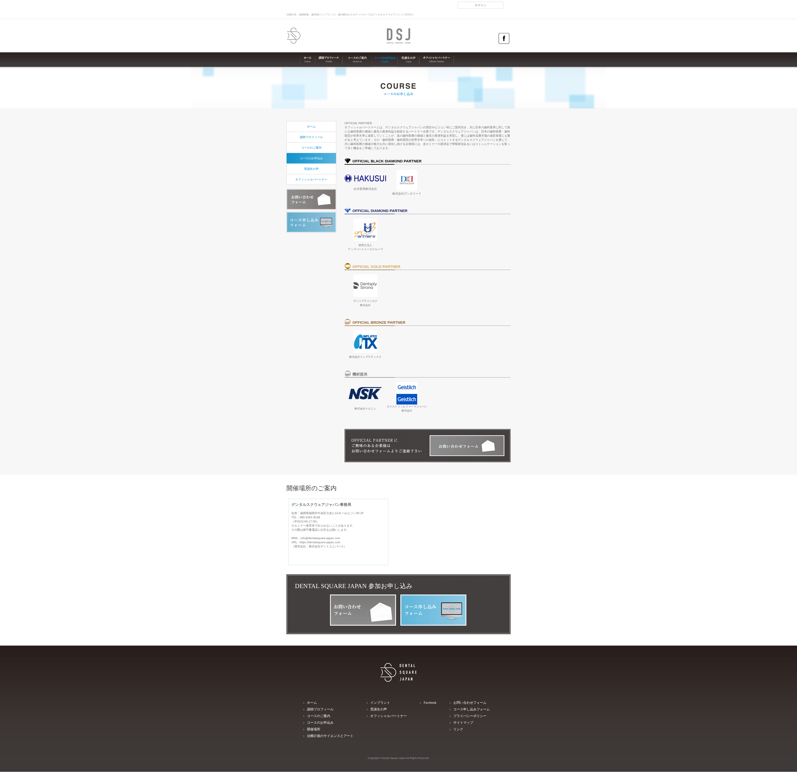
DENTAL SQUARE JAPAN (293, 36)
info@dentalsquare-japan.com (320, 538)
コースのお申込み (385, 59)
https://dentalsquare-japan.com (319, 542)
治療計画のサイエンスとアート (330, 736)
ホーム (307, 59)
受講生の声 (408, 59)
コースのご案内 (357, 59)
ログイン (480, 5)
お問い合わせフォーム (311, 199)
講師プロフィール (329, 59)
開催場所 (313, 729)
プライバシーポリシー (470, 716)
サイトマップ (463, 722)
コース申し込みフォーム (311, 222)
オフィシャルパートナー (436, 59)
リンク (458, 729)
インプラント (380, 702)
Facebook (504, 38)
